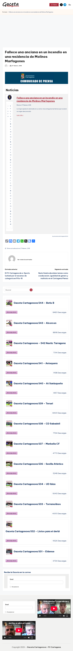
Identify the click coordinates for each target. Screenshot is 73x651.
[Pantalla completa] (67, 616)
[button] (54, 4)
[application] (54, 608)
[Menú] (70, 4)
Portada (4, 12)
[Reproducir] (40, 616)
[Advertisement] (36, 29)
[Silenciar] (64, 616)
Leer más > (20, 115)
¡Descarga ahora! (11, 312)
